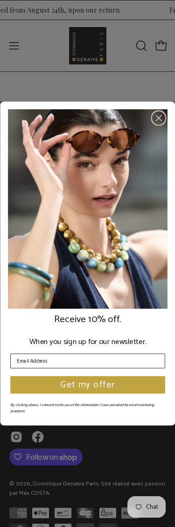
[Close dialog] (158, 118)
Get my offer (87, 385)
